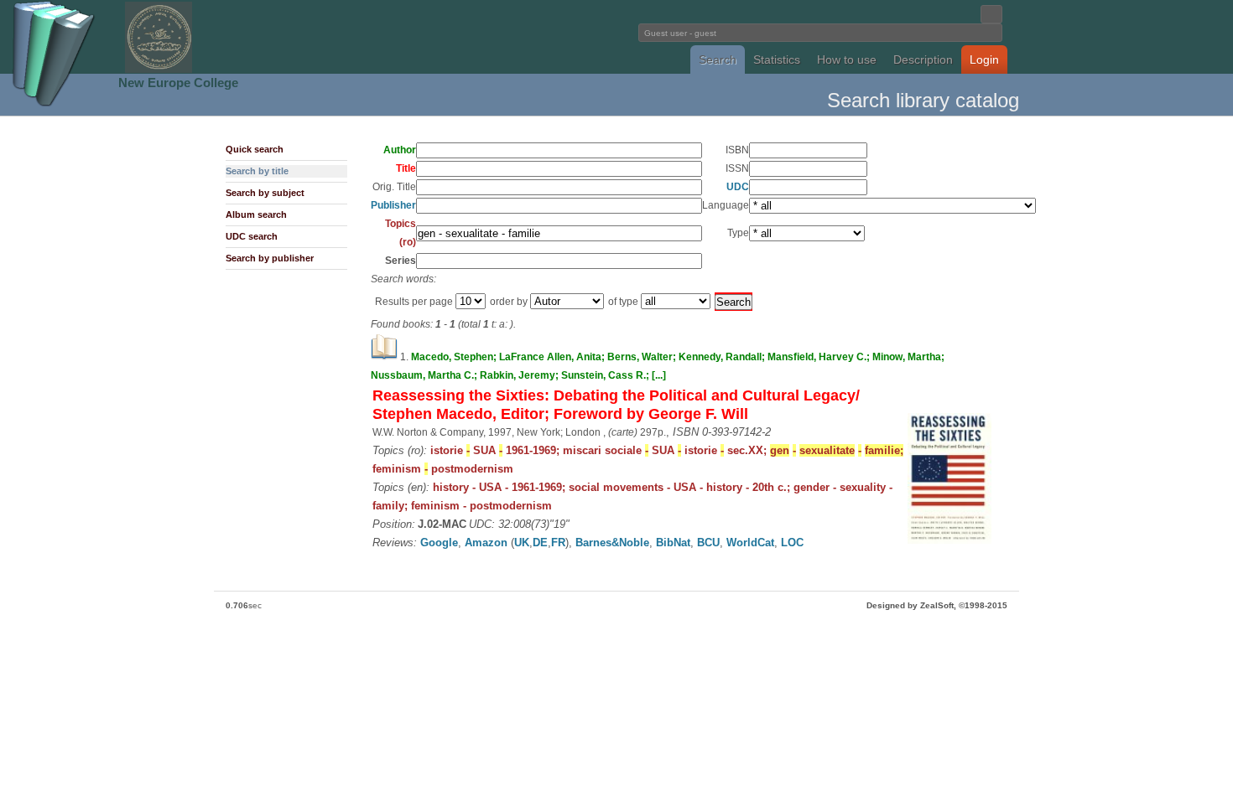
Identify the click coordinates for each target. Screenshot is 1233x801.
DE (540, 542)
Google (439, 542)
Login (984, 59)
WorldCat (750, 542)
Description (923, 59)
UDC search (252, 236)
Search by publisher (270, 258)
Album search (256, 214)
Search (717, 59)
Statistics (776, 59)
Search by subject (265, 193)
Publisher (393, 205)
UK (521, 542)
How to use (847, 59)
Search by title (257, 171)
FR (558, 542)
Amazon (486, 542)
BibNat (673, 542)
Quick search (255, 149)
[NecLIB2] (158, 70)
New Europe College (178, 82)
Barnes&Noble (612, 542)
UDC (737, 187)
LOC (792, 542)
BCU (708, 542)
